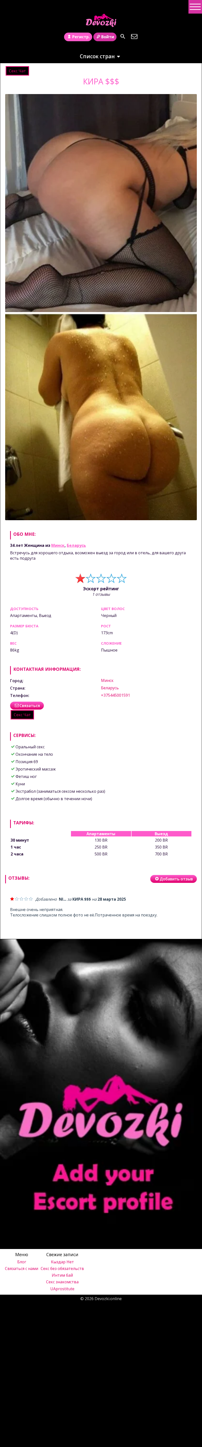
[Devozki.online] (101, 20)
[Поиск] (123, 36)
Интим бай (62, 1275)
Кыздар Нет (62, 1262)
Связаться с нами (21, 1268)
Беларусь (76, 545)
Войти (107, 37)
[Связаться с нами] (134, 36)
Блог (21, 1262)
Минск (58, 545)
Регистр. (81, 37)
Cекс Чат (17, 71)
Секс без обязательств (62, 1268)
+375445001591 (115, 695)
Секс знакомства (62, 1282)
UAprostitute (62, 1288)
